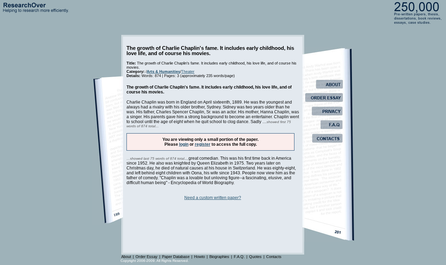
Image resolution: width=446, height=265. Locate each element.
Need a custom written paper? (212, 197)
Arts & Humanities (163, 71)
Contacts (274, 257)
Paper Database (176, 257)
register (202, 144)
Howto (199, 257)
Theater (187, 71)
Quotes (255, 257)
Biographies (219, 257)
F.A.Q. (239, 257)
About (126, 257)
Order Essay (146, 257)
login (184, 144)
